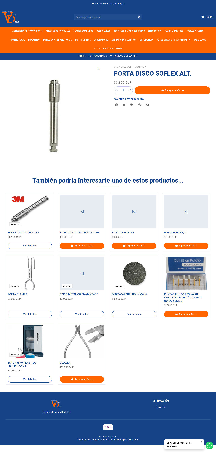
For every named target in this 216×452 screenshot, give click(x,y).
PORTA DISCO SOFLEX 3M (23, 232)
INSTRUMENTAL (96, 56)
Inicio (81, 56)
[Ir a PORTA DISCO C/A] (134, 211)
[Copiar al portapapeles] (147, 105)
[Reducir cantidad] (116, 90)
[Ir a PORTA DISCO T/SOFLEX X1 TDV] (82, 211)
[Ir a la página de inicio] (10, 17)
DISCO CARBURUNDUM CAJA (129, 294)
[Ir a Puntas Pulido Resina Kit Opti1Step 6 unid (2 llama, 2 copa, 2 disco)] (186, 273)
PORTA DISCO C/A (123, 232)
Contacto (160, 407)
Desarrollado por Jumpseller (124, 439)
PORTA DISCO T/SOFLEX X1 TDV (80, 232)
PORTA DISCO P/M (175, 232)
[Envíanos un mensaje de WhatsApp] (209, 445)
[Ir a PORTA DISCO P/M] (186, 211)
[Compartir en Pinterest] (139, 105)
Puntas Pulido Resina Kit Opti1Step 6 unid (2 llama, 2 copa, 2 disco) (183, 297)
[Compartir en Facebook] (116, 105)
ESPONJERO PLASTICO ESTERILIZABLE (22, 364)
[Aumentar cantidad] (130, 90)
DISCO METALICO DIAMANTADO (79, 294)
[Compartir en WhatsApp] (132, 105)
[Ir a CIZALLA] (82, 341)
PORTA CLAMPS (17, 294)
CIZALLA (65, 362)
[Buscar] (139, 17)
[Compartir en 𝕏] (124, 105)
